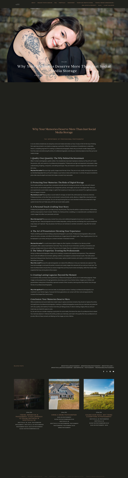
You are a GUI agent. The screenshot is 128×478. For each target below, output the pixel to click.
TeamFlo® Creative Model (85, 2)
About (33, 2)
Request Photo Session (45, 2)
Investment (71, 2)
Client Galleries (109, 5)
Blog (100, 5)
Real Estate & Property (89, 5)
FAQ (55, 2)
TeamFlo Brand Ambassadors (95, 476)
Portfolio (62, 2)
